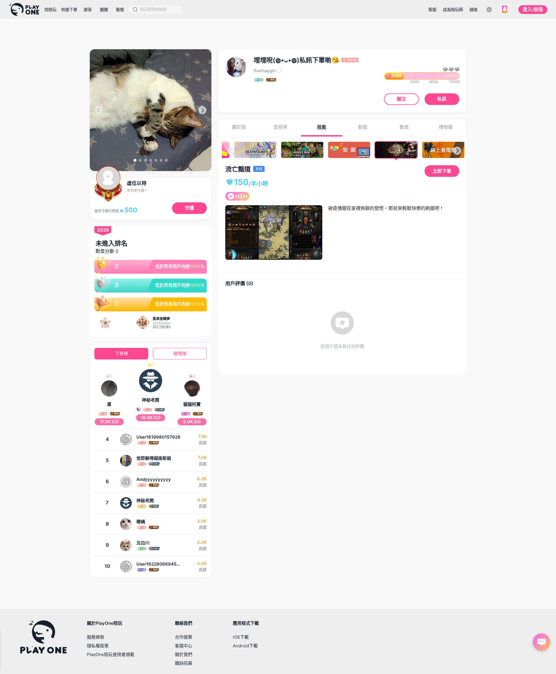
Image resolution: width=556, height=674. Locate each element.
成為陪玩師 (453, 9)
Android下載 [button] (245, 646)
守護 (189, 208)
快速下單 (69, 9)
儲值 (473, 9)
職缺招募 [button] (183, 663)
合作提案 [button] (183, 637)
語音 (88, 9)
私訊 (442, 99)
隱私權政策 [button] (98, 646)
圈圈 (104, 9)
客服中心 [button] (183, 646)
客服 (432, 9)
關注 (401, 99)
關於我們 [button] (183, 654)
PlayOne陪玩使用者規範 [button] (110, 654)
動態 (120, 9)
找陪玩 (50, 9)
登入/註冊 (533, 9)
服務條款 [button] (95, 637)
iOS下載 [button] (241, 637)
